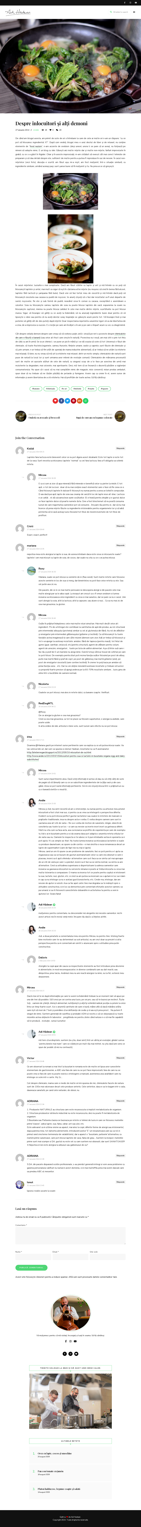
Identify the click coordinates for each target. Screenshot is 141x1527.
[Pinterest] (73, 401)
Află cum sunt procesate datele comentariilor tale (93, 1276)
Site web (94, 1252)
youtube (136, 3)
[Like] (55, 401)
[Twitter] (67, 401)
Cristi (30, 526)
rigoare (105, 389)
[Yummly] (79, 401)
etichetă (78, 389)
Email (56, 1252)
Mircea (42, 475)
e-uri (65, 389)
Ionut (30, 1182)
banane (36, 389)
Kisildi (30, 448)
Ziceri (36, 130)
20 (60, 130)
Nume (18, 1252)
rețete (91, 389)
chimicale (51, 389)
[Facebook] (61, 401)
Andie (42, 800)
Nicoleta (44, 684)
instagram (130, 3)
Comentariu (21, 1225)
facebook (125, 3)
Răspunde (120, 448)
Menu (134, 12)
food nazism (36, 146)
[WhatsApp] (85, 401)
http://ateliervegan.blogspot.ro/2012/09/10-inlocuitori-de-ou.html (59, 752)
